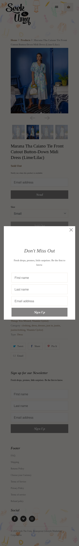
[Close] (71, 230)
